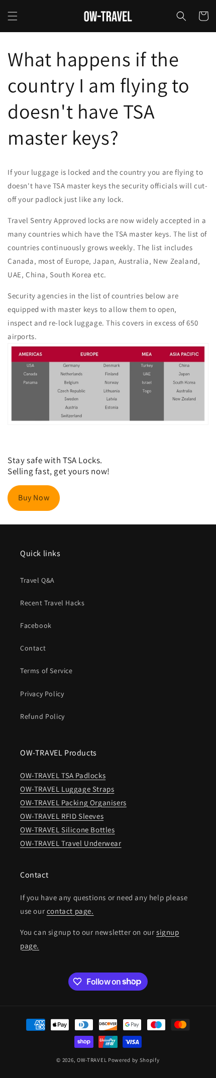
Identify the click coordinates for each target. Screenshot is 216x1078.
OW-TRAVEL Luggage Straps (67, 789)
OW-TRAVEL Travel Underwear (71, 843)
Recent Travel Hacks (52, 602)
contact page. (70, 911)
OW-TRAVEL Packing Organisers (73, 802)
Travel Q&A (37, 580)
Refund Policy (42, 716)
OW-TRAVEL (91, 1059)
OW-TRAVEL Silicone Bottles (67, 829)
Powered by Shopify (134, 1059)
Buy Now (33, 497)
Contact (33, 648)
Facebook (36, 625)
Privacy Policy (42, 693)
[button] (13, 16)
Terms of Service (46, 670)
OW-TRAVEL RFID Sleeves (61, 816)
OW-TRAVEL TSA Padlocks (62, 775)
